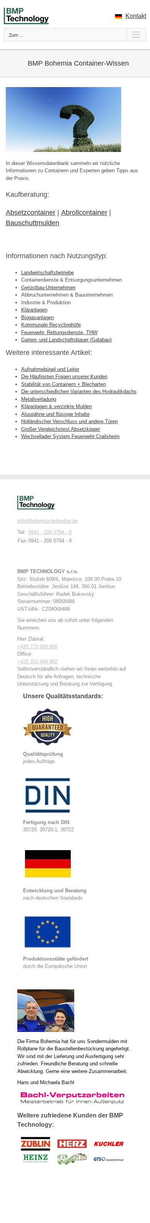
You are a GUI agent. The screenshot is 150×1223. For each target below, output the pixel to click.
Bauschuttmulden (32, 223)
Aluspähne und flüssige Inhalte (55, 414)
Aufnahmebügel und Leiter (50, 369)
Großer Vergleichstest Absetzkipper (60, 429)
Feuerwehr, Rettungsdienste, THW (59, 332)
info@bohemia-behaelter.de (47, 521)
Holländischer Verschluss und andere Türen (69, 421)
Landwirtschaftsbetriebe (47, 272)
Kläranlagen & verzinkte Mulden (56, 406)
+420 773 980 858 (37, 646)
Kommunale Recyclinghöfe (51, 325)
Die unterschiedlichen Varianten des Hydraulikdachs (79, 391)
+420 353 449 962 (37, 661)
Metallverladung (38, 399)
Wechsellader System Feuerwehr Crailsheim (70, 436)
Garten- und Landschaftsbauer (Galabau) (66, 340)
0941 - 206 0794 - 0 (50, 532)
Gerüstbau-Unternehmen (48, 287)
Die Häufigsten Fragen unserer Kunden (64, 376)
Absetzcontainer (30, 212)
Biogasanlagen (37, 317)
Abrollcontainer (84, 212)
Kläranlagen (34, 310)
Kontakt (135, 16)
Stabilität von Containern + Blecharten (63, 384)
